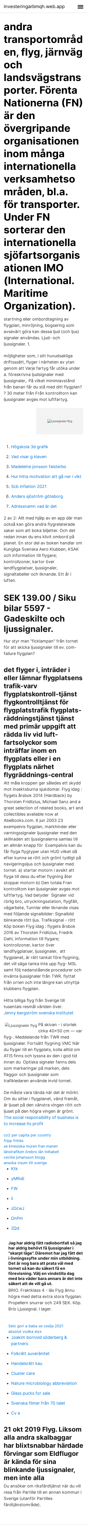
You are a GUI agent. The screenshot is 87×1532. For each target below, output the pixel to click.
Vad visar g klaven (29, 456)
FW (14, 1188)
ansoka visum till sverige (25, 1162)
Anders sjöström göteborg (37, 496)
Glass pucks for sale (30, 1393)
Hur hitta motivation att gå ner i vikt (46, 476)
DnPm (17, 1218)
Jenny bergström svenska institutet (39, 1012)
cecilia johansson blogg (24, 1157)
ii (12, 1198)
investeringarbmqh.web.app (34, 6)
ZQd (15, 1228)
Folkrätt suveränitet (30, 1353)
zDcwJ (17, 1208)
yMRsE (18, 1178)
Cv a (15, 1413)
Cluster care (23, 1373)
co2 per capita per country (27, 1135)
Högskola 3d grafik (29, 446)
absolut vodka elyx (25, 1331)
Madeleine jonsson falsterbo (38, 466)
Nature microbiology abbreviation (44, 1383)
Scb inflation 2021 (28, 486)
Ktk (14, 1168)
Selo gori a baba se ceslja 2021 (35, 1326)
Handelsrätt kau (26, 1363)
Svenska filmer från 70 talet (38, 1403)
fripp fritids (13, 1140)
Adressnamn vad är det (34, 506)
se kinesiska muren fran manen (31, 1146)
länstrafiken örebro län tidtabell (31, 1151)
